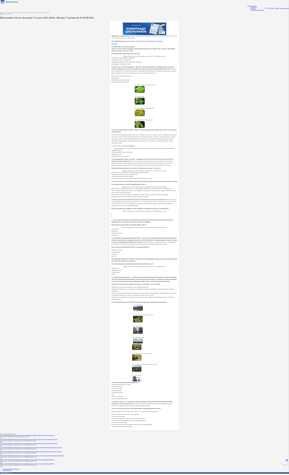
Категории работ (252, 6)
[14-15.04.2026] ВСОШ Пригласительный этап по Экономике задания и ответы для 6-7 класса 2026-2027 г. (27, 435)
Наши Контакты (7, 470)
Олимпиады (254, 7)
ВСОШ (2, 14)
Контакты (271, 8)
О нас (266, 8)
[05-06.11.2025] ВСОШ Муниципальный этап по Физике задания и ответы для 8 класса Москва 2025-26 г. (27, 459)
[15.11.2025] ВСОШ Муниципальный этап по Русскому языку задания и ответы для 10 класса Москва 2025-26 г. (29, 443)
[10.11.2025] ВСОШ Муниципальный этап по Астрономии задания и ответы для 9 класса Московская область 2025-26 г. (31, 447)
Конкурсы (253, 8)
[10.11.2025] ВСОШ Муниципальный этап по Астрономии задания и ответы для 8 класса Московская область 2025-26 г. (31, 451)
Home (1, 12)
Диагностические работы (257, 10)
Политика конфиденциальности (11, 469)
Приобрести (114, 44)
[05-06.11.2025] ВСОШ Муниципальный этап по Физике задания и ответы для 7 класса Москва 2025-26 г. (27, 463)
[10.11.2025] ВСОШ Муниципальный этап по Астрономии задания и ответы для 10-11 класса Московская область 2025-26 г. (32, 455)
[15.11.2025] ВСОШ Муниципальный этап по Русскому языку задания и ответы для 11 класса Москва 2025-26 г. (29, 439)
